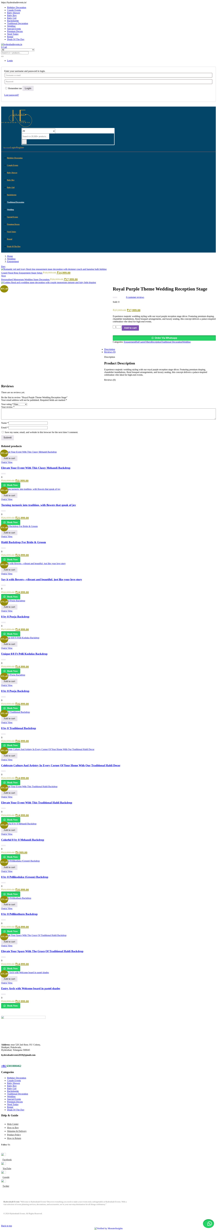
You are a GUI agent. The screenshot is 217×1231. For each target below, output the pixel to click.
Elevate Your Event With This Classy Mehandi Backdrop (35, 467)
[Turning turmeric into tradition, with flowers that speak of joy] (30, 489)
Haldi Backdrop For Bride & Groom (23, 542)
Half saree (140, 342)
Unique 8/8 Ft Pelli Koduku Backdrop (24, 653)
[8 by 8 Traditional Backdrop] (15, 712)
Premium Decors (15, 31)
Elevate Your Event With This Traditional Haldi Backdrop (36, 802)
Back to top (6, 1226)
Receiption (156, 342)
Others (148, 342)
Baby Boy (12, 15)
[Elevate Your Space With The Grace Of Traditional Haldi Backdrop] (33, 935)
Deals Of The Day (15, 39)
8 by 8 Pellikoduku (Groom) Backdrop (24, 877)
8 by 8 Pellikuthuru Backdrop (19, 914)
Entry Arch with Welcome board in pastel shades (30, 988)
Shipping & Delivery (17, 1131)
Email (4, 427)
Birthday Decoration (16, 7)
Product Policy (14, 1134)
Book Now (12, 485)
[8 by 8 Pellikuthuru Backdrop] (16, 898)
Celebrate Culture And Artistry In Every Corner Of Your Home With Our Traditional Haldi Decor (60, 765)
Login (28, 88)
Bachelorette (13, 20)
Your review (7, 407)
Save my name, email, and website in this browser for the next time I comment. (41, 432)
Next (3, 276)
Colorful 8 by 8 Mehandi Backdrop (22, 839)
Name (5, 423)
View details (7, 377)
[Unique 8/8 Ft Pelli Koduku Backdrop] (20, 637)
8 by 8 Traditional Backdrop (18, 728)
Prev (3, 266)
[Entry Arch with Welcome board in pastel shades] (25, 972)
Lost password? (11, 95)
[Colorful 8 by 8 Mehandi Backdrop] (18, 823)
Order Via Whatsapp (166, 338)
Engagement (13, 261)
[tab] (111, 318)
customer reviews (135, 297)
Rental (10, 36)
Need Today (13, 34)
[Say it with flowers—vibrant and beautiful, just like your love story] (33, 563)
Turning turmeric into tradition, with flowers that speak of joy (38, 505)
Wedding (11, 26)
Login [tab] (10, 60)
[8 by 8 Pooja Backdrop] (13, 600)
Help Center (12, 1124)
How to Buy (13, 1127)
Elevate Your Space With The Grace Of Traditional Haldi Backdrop (42, 951)
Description (109, 349)
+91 (3, 1065)
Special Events (14, 28)
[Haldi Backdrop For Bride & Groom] (19, 526)
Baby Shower (13, 13)
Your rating (7, 404)
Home (10, 256)
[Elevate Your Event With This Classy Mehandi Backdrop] (29, 452)
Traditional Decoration (17, 23)
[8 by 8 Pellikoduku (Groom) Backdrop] (20, 861)
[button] (164, 338)
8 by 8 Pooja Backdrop (15, 616)
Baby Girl (11, 18)
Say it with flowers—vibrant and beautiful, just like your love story (41, 579)
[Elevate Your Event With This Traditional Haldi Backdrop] (29, 786)
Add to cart (130, 328)
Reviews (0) (110, 352)
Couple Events (14, 10)
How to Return (14, 1138)
